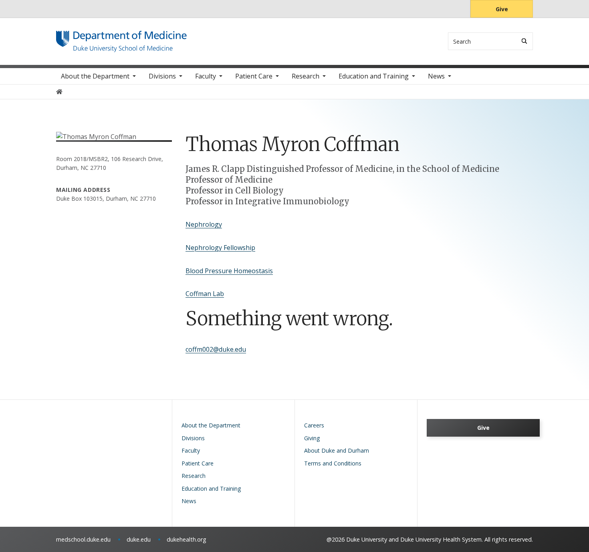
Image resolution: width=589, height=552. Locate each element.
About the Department (95, 76)
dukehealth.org (186, 539)
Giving (312, 438)
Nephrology (204, 224)
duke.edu (139, 539)
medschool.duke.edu (83, 539)
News (436, 76)
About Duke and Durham (336, 450)
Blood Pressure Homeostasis (229, 270)
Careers (314, 425)
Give (502, 9)
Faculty (205, 76)
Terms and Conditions (332, 463)
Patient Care (253, 76)
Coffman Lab (205, 293)
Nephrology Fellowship (220, 247)
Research (305, 76)
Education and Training (374, 76)
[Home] (121, 38)
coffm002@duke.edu (216, 349)
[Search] (524, 41)
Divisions (162, 76)
